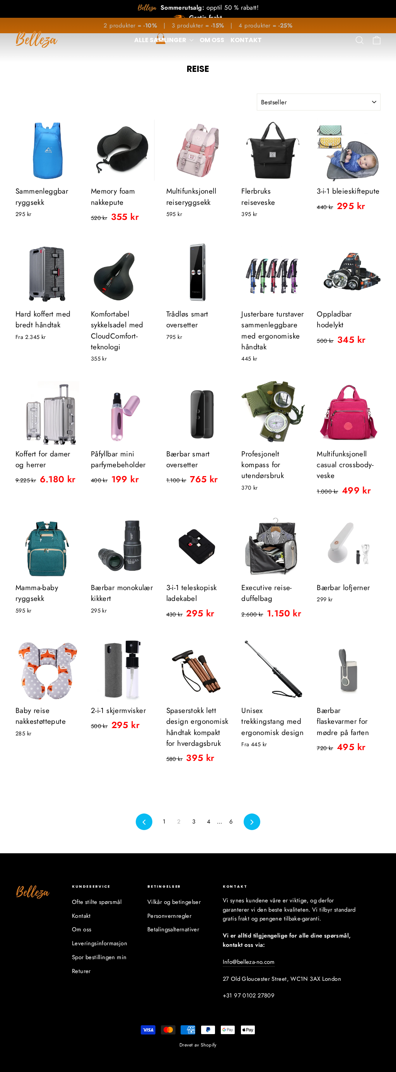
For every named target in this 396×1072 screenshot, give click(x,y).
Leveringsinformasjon (99, 943)
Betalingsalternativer (173, 929)
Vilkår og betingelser (174, 902)
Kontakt (246, 40)
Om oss (212, 40)
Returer (81, 971)
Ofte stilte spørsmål (96, 902)
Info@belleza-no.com (249, 962)
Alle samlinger (161, 40)
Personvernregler (169, 916)
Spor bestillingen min (99, 957)
